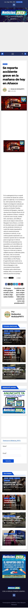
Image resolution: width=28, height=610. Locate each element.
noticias (6, 330)
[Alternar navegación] (13, 53)
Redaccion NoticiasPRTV (17, 89)
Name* (5, 446)
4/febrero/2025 (9, 540)
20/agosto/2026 (9, 487)
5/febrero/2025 (9, 522)
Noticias (5, 64)
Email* (4, 453)
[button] (22, 53)
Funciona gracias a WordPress (10, 602)
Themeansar (14, 604)
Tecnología (17, 330)
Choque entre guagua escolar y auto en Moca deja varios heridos (8, 293)
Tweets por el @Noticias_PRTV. (12, 440)
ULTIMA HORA (7, 333)
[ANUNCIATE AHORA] (14, 402)
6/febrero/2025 (9, 505)
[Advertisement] (14, 37)
